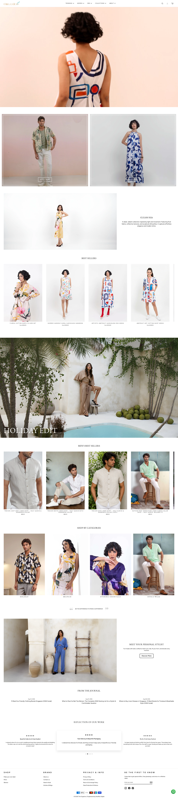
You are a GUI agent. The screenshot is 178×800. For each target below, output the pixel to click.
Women (79, 3)
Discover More (146, 656)
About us (46, 777)
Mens (5, 779)
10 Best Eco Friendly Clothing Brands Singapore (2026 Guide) (31, 701)
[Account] (167, 3)
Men (88, 3)
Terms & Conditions (88, 779)
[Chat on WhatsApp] (173, 791)
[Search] (162, 3)
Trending (69, 3)
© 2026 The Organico (80, 796)
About (111, 3)
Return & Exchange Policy (90, 782)
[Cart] (172, 3)
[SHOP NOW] (45, 150)
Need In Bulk (47, 782)
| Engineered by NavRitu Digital (95, 796)
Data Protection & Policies (90, 785)
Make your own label (9, 777)
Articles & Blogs (47, 785)
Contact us (46, 779)
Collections (99, 3)
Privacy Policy (87, 777)
